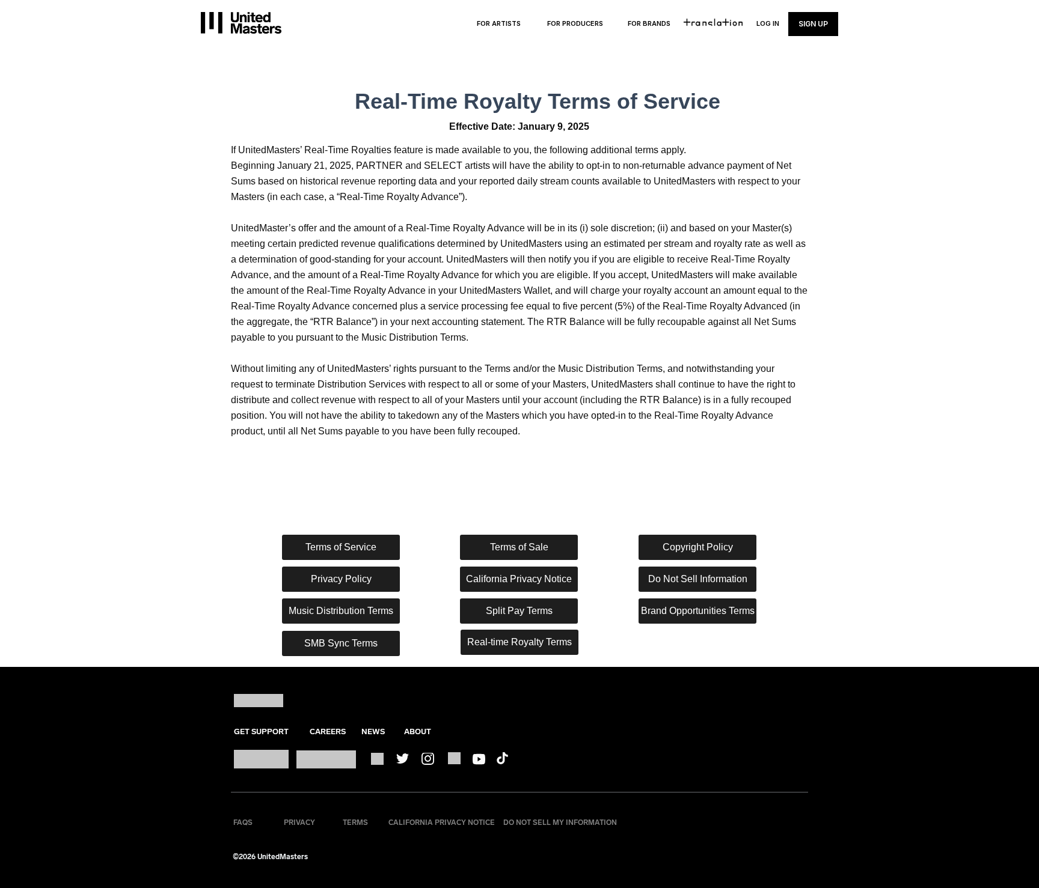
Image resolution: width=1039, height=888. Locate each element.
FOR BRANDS (649, 23)
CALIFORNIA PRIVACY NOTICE (441, 822)
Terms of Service (340, 547)
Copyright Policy (698, 547)
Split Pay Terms (519, 611)
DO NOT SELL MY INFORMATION (560, 822)
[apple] (261, 759)
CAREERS (328, 731)
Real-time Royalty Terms (519, 642)
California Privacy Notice (519, 579)
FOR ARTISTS (499, 23)
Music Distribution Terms (341, 611)
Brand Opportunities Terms (698, 611)
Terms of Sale (519, 547)
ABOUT (417, 731)
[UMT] (241, 23)
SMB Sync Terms (341, 643)
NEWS (373, 731)
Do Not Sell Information (697, 579)
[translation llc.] (713, 22)
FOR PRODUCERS (575, 23)
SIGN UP (813, 23)
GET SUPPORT (261, 731)
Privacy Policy (341, 579)
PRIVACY (299, 822)
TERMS (355, 822)
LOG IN (767, 23)
